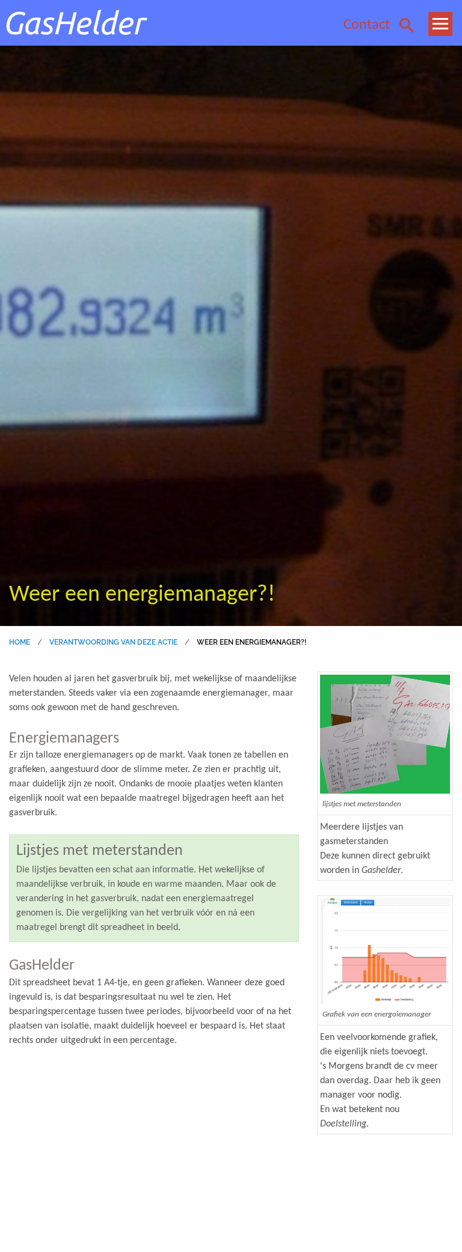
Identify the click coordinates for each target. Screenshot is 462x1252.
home (19, 642)
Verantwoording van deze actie (113, 642)
